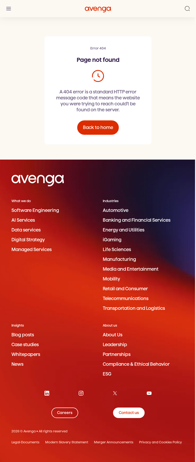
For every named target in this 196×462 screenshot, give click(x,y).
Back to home (98, 127)
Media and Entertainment (130, 269)
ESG (107, 374)
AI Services (23, 220)
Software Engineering (35, 210)
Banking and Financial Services (136, 220)
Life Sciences (117, 249)
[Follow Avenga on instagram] (81, 393)
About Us (112, 335)
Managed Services (31, 249)
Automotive (115, 210)
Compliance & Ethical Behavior (136, 364)
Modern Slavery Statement (66, 442)
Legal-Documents (25, 442)
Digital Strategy (28, 239)
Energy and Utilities (123, 230)
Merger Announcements (113, 442)
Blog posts (22, 335)
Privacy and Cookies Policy (160, 442)
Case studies (25, 344)
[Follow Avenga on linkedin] (47, 393)
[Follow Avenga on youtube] (149, 393)
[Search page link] (187, 8)
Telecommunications (125, 298)
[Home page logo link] (98, 8)
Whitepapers (25, 354)
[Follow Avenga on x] (115, 393)
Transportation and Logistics (134, 308)
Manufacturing (119, 259)
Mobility (111, 279)
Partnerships (117, 354)
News (17, 364)
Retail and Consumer (125, 288)
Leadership (115, 344)
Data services (26, 230)
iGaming (112, 239)
